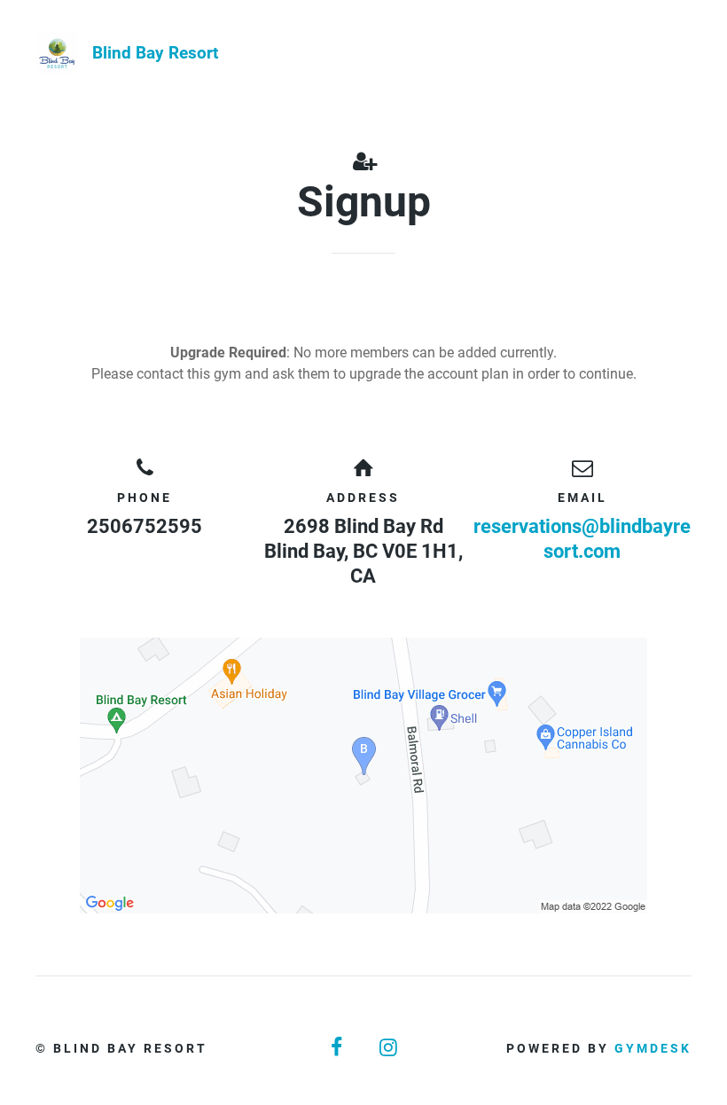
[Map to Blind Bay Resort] (363, 775)
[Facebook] (337, 1048)
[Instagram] (389, 1048)
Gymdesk (653, 1048)
